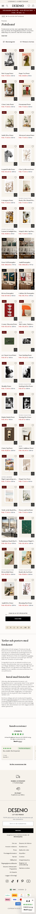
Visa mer (18, 619)
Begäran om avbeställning (23, 864)
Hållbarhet (13, 860)
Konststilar (11, 16)
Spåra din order (24, 850)
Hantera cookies (24, 868)
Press (15, 850)
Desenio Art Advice (25, 843)
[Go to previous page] (7, 627)
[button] (28, 905)
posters (30, 656)
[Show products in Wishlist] (29, 5)
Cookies (21, 857)
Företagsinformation (10, 853)
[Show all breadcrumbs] (4, 16)
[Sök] (7, 5)
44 (25, 628)
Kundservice (23, 846)
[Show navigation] (3, 5)
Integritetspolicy (24, 860)
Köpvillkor (22, 853)
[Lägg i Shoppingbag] (15, 68)
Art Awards (13, 872)
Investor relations (11, 846)
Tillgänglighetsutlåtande (9, 863)
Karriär (14, 857)
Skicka (18, 830)
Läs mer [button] (4, 36)
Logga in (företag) (11, 875)
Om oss (14, 843)
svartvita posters (12, 700)
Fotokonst (20, 16)
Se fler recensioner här (18, 764)
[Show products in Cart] (33, 5)
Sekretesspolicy (18, 836)
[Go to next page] (29, 627)
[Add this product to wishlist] (15, 50)
